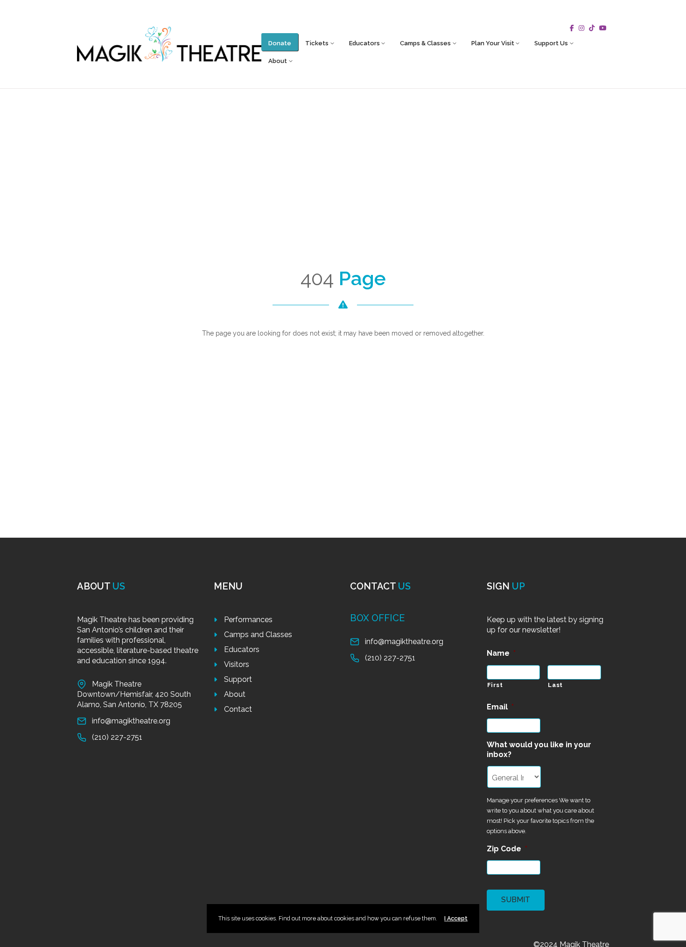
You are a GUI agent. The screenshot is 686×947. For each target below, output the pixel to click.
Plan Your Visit (492, 43)
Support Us (551, 43)
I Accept (456, 918)
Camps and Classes (258, 634)
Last (555, 684)
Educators (364, 43)
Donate (279, 43)
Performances (248, 619)
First (495, 684)
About (277, 60)
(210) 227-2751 (117, 737)
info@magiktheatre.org (131, 720)
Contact (238, 709)
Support (238, 679)
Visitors (236, 664)
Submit (515, 899)
